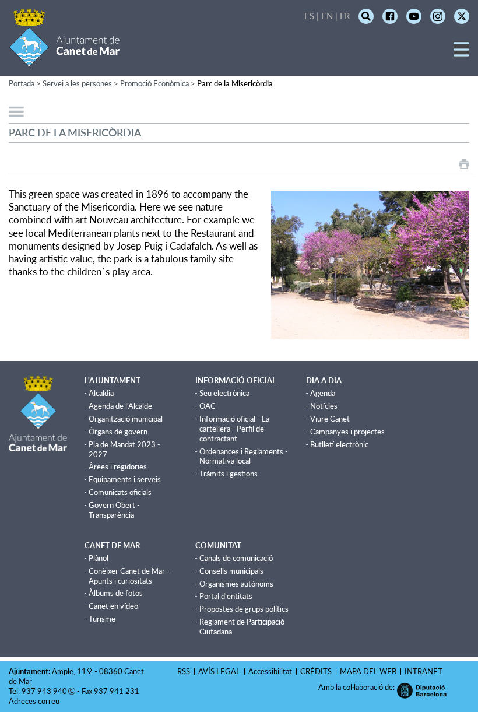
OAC (207, 406)
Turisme (102, 618)
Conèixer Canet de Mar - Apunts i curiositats (129, 575)
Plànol (98, 558)
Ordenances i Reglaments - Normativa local (243, 456)
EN (327, 15)
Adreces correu (35, 701)
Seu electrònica (224, 393)
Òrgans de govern (118, 431)
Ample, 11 (69, 671)
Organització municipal (126, 418)
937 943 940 (44, 691)
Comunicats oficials (120, 492)
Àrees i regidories (118, 466)
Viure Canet (330, 418)
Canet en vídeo (113, 606)
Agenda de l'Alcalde (120, 406)
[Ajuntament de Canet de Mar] (64, 59)
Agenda (322, 393)
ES (309, 15)
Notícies (324, 406)
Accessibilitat (270, 671)
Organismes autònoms (236, 583)
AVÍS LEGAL (219, 671)
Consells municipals (231, 571)
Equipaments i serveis (125, 479)
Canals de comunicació (236, 558)
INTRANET (423, 671)
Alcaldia (101, 393)
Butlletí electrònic (339, 444)
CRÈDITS (316, 671)
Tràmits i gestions (228, 473)
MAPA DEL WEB (368, 671)
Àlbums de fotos (116, 593)
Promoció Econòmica (154, 83)
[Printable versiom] (464, 164)
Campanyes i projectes (347, 431)
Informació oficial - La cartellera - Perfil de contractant (234, 428)
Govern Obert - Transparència (114, 510)
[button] (461, 53)
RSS (183, 671)
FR (345, 15)
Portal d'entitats (225, 596)
